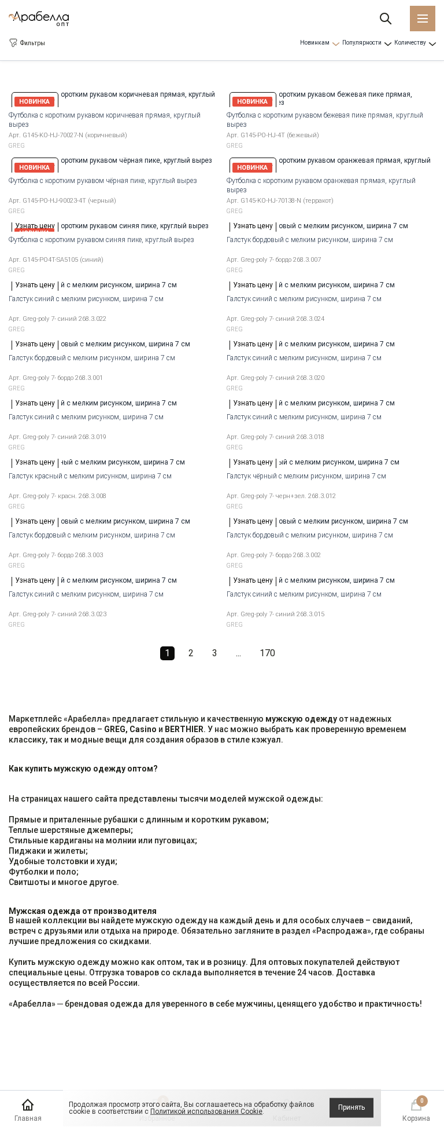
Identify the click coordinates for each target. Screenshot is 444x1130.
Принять (351, 1107)
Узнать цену (35, 226)
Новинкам (315, 42)
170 (267, 653)
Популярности (362, 42)
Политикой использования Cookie (206, 1111)
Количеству (410, 42)
